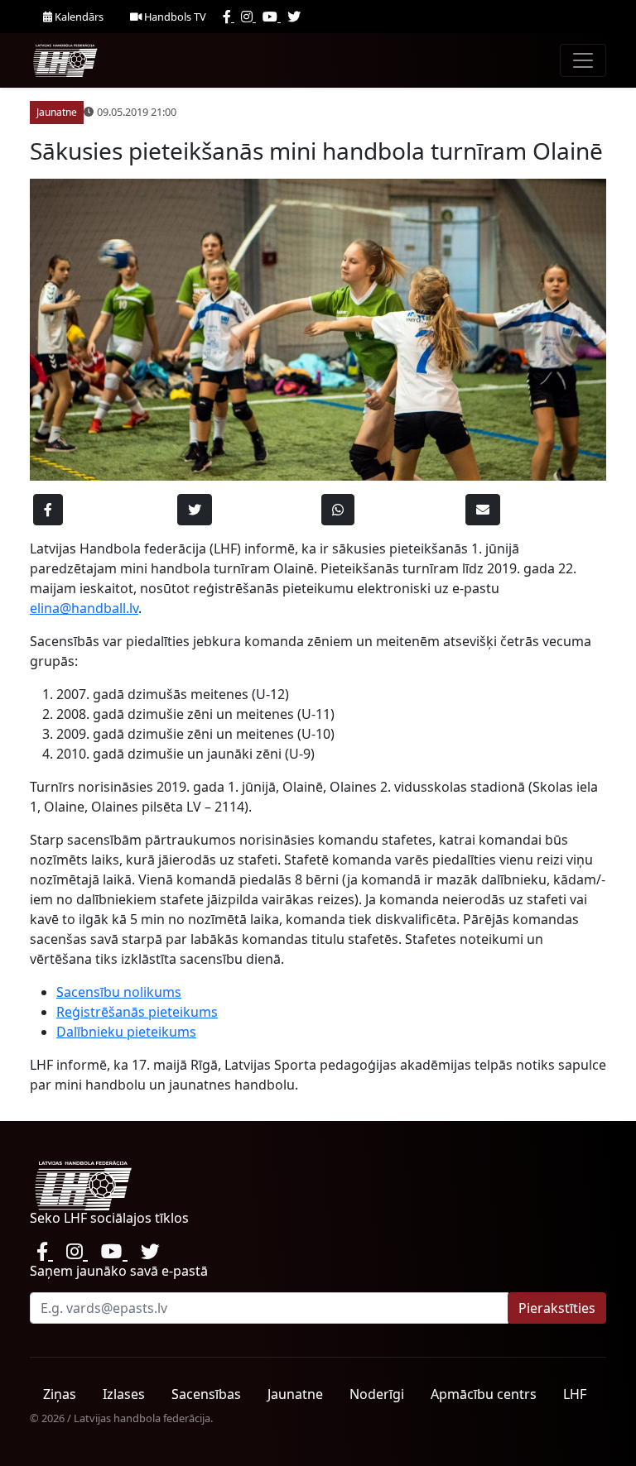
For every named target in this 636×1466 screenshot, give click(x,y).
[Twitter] (294, 16)
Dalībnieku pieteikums (126, 1032)
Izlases (124, 1394)
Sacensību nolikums (118, 992)
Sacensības (206, 1394)
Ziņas (59, 1394)
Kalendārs (78, 16)
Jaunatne (295, 1394)
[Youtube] (272, 16)
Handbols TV (174, 16)
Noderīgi (376, 1394)
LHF (574, 1394)
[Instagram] (248, 16)
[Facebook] (228, 16)
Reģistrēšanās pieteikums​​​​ (137, 1012)
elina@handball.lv (84, 608)
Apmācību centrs (484, 1394)
